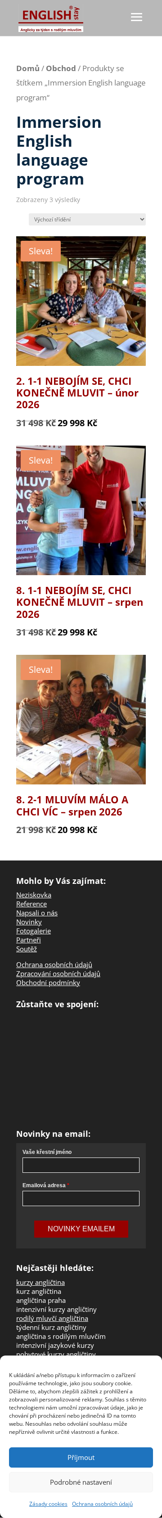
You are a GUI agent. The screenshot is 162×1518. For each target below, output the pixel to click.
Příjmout (81, 1457)
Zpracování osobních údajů (58, 973)
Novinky (29, 921)
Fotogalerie (33, 930)
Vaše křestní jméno (47, 1152)
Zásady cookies (48, 1504)
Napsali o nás (37, 912)
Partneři (28, 939)
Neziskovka (33, 894)
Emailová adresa (44, 1185)
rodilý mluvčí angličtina (52, 1318)
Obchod (61, 68)
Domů (28, 68)
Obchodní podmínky (48, 982)
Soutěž (26, 948)
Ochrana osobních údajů (102, 1504)
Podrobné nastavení (81, 1481)
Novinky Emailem (81, 1229)
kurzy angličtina (40, 1282)
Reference (31, 903)
